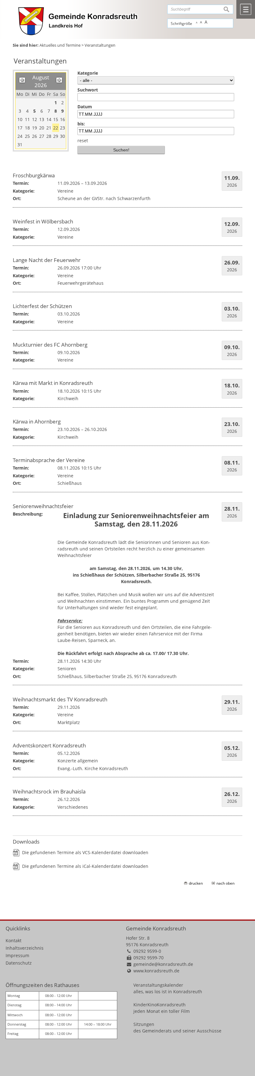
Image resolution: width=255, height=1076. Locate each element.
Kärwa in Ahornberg (37, 421)
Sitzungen (143, 1024)
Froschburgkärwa (34, 175)
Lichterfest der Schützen (42, 306)
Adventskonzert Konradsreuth (49, 745)
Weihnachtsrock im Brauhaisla (49, 791)
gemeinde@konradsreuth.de (163, 964)
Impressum (17, 955)
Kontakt (13, 940)
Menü (245, 9)
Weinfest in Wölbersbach (43, 221)
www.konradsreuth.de (156, 971)
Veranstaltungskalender (158, 985)
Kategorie (87, 73)
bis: (81, 124)
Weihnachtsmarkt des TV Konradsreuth (60, 699)
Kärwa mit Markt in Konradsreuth (53, 382)
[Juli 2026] (22, 81)
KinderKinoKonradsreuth (159, 1005)
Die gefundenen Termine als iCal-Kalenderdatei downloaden (85, 866)
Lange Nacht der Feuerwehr (47, 260)
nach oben (225, 883)
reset (82, 140)
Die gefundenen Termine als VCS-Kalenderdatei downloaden (85, 852)
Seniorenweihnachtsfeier (43, 506)
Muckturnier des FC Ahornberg (50, 344)
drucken (196, 883)
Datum (84, 107)
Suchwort (87, 90)
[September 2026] (59, 81)
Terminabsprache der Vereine (49, 460)
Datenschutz (19, 963)
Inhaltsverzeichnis (25, 948)
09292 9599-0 (147, 951)
